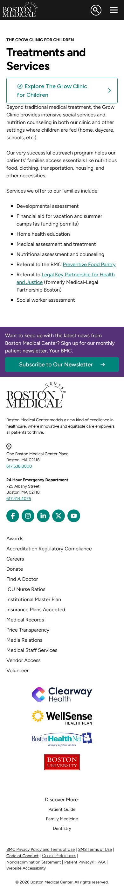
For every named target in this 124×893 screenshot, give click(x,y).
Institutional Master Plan (33, 599)
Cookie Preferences (59, 855)
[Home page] (36, 406)
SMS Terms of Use (95, 849)
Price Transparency (27, 630)
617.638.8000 (19, 466)
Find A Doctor (22, 579)
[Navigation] (113, 10)
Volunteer (17, 670)
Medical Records (25, 620)
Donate (14, 569)
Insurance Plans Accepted (35, 610)
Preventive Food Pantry (89, 264)
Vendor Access (23, 660)
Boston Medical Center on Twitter (58, 515)
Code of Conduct (22, 856)
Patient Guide (61, 809)
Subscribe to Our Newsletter (56, 364)
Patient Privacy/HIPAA (85, 862)
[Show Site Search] (96, 10)
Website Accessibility (26, 868)
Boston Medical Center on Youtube (73, 515)
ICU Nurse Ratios (25, 589)
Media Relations (24, 640)
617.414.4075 (18, 498)
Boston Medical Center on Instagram (28, 515)
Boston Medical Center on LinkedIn (43, 515)
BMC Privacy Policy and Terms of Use (40, 849)
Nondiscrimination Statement (33, 862)
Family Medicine (62, 819)
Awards (14, 538)
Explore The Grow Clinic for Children (52, 90)
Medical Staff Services (31, 650)
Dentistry (62, 828)
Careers (15, 559)
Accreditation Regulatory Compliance (49, 549)
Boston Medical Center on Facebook (12, 515)
